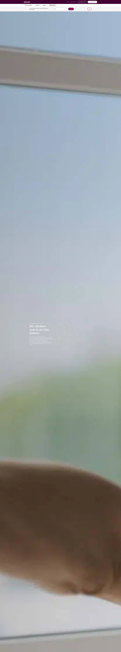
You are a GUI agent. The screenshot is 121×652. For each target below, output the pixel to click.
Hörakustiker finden (82, 1)
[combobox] (59, 9)
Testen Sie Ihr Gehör (92, 1)
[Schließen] (89, 9)
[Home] (27, 2)
